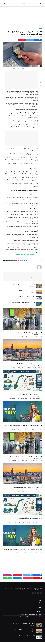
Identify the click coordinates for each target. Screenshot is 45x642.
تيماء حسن (37, 365)
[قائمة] (40, 3)
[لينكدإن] (41, 80)
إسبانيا (40, 329)
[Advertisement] (22, 16)
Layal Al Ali (36, 334)
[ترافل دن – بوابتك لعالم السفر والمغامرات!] (22, 3)
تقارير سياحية (39, 605)
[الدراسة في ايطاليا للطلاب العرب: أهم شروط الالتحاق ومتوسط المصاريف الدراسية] (39, 304)
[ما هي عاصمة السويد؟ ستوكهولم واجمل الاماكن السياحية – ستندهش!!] (39, 292)
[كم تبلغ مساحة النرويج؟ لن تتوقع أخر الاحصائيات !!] (39, 298)
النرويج (41, 392)
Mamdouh (36, 396)
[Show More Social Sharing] (17, 40)
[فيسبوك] (41, 74)
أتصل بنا (40, 607)
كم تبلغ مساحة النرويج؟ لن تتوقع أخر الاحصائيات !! (27, 296)
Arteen (36, 36)
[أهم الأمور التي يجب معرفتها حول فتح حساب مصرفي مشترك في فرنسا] (22, 54)
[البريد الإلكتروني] (41, 85)
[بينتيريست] (41, 82)
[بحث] (4, 3)
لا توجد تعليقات (26, 36)
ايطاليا (40, 421)
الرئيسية (40, 600)
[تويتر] (41, 77)
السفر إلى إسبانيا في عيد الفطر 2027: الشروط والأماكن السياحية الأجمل (23, 284)
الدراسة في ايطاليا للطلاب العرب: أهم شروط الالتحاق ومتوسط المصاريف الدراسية (22, 302)
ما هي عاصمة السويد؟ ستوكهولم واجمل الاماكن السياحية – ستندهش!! (24, 290)
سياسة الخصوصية (39, 603)
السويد (40, 483)
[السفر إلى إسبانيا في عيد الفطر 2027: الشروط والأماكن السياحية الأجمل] (39, 286)
